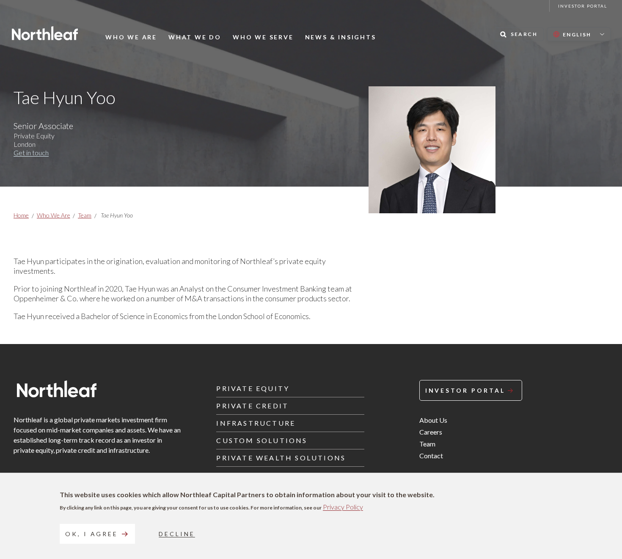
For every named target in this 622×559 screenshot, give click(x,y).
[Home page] (44, 33)
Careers (430, 432)
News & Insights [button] (340, 37)
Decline (177, 533)
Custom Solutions (261, 440)
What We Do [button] (194, 37)
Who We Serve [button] (263, 37)
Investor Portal (582, 5)
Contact (431, 456)
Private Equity (252, 388)
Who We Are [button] (131, 37)
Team (84, 215)
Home (21, 215)
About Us (433, 420)
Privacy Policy (343, 507)
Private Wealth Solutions (281, 458)
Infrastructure (255, 423)
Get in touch (31, 153)
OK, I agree (91, 533)
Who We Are (53, 215)
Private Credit (252, 406)
